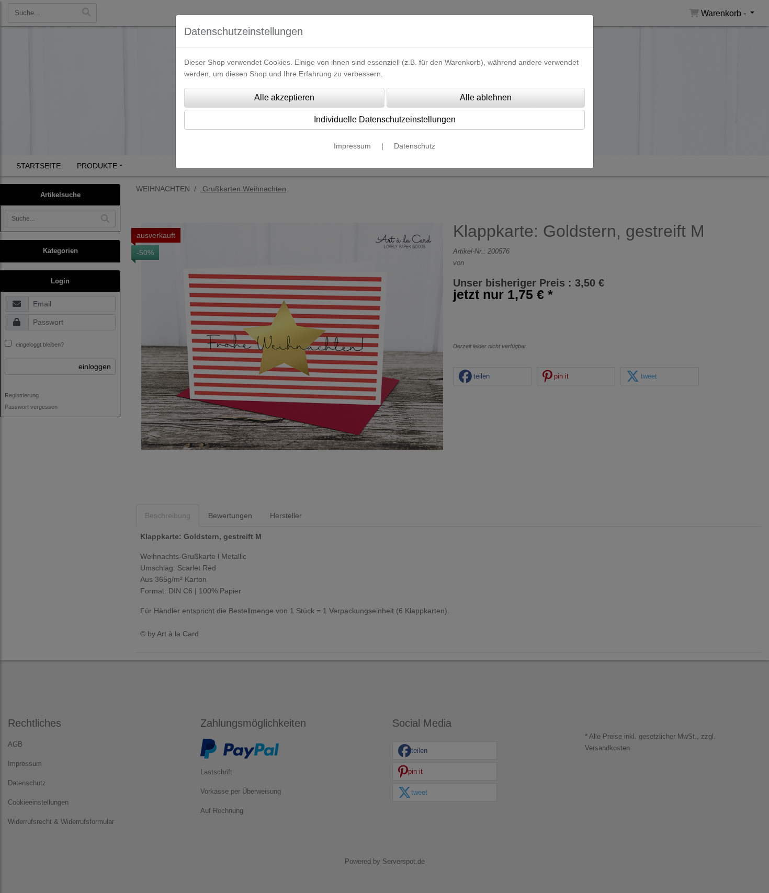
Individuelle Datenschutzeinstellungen (385, 119)
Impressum (352, 146)
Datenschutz (414, 146)
